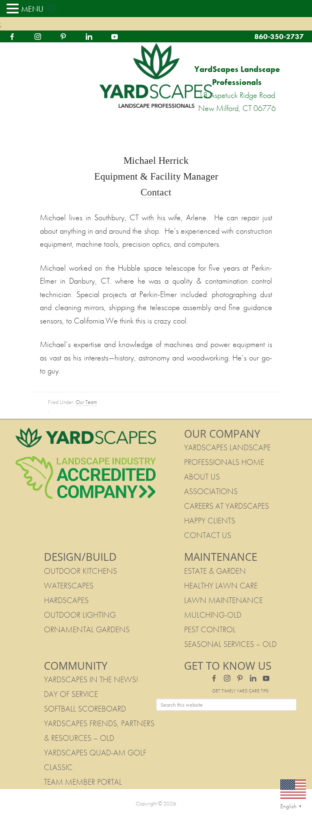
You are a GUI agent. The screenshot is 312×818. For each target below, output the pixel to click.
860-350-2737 (279, 36)
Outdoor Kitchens (80, 571)
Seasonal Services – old (230, 644)
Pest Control (210, 629)
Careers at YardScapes (226, 506)
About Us (202, 476)
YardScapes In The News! (91, 679)
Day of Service (71, 694)
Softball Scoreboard (85, 708)
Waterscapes (68, 585)
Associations (211, 491)
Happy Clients (209, 520)
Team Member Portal (83, 782)
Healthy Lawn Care (221, 585)
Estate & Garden (215, 571)
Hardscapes (66, 600)
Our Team (86, 402)
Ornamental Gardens (87, 629)
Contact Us (207, 535)
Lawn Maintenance (223, 600)
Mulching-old (212, 615)
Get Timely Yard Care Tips (240, 690)
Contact (156, 192)
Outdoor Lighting (80, 615)
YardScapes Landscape (156, 76)
